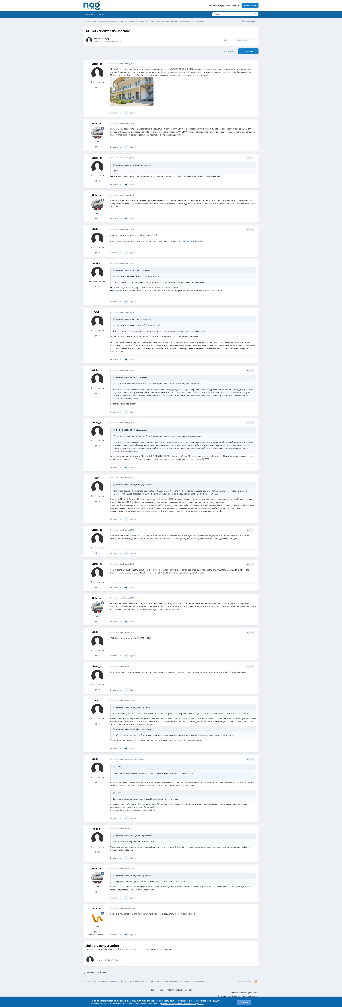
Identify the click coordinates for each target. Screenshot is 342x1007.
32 (98, 87)
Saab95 (97, 908)
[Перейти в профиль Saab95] (97, 918)
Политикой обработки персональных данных (182, 1003)
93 (98, 336)
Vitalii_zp (105, 38)
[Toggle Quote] (114, 165)
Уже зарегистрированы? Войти (223, 5)
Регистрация (250, 5)
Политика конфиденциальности (244, 992)
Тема (161, 990)
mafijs (97, 263)
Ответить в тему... (109, 960)
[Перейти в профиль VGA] (97, 322)
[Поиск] (256, 14)
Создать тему (227, 51)
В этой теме (244, 14)
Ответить (248, 51)
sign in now (144, 949)
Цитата (133, 113)
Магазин (89, 14)
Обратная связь (174, 990)
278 (98, 852)
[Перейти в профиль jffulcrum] (97, 133)
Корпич (96, 828)
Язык (152, 990)
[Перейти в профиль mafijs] (97, 273)
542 (98, 287)
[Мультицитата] (126, 113)
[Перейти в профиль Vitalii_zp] (89, 40)
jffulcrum (97, 123)
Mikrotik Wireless (115, 41)
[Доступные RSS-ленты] (256, 982)
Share (229, 40)
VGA (96, 312)
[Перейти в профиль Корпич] (97, 838)
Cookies (188, 990)
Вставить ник (116, 113)
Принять (244, 1002)
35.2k (98, 932)
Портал (101, 14)
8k (98, 147)
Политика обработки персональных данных (238, 996)
